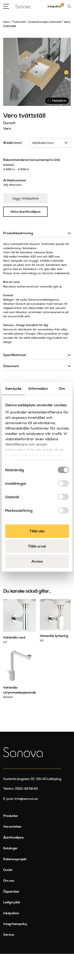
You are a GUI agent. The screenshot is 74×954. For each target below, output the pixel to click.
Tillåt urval (37, 546)
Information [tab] (38, 388)
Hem (6, 22)
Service (8, 935)
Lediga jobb (11, 902)
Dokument (11, 366)
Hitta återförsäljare (25, 212)
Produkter (10, 816)
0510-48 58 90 (26, 789)
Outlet (8, 870)
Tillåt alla (36, 531)
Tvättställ (18, 22)
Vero (7, 128)
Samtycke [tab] (13, 388)
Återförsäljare (13, 837)
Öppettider (11, 891)
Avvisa (37, 561)
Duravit (9, 123)
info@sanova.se (26, 799)
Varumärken (12, 826)
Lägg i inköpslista (25, 198)
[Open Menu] (6, 6)
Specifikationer (14, 355)
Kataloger (10, 848)
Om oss (8, 881)
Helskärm (59, 101)
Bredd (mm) (12, 143)
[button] (66, 72)
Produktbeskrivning (18, 233)
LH (5, 642)
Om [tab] (62, 388)
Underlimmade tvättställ (44, 22)
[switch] (63, 483)
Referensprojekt (15, 859)
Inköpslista (11, 913)
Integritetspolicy (15, 924)
